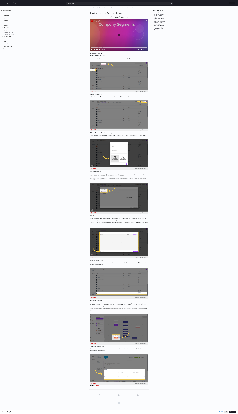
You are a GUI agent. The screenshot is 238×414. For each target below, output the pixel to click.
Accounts (5, 25)
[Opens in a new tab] (119, 402)
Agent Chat (6, 17)
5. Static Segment (158, 24)
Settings (5, 48)
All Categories (95, 7)
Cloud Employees (7, 46)
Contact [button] (232, 3)
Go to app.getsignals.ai (159, 14)
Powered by (94, 385)
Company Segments (8, 30)
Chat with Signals (224, 3)
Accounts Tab (7, 27)
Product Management (8, 13)
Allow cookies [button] (233, 411)
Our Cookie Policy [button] (220, 411)
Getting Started (7, 10)
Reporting (5, 20)
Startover (218, 3)
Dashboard (6, 15)
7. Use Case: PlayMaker (159, 27)
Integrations (6, 43)
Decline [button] (226, 411)
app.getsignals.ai (97, 53)
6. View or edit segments (159, 25)
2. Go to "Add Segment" (159, 18)
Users (4, 41)
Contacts (5, 22)
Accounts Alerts (7, 36)
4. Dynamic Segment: (159, 22)
